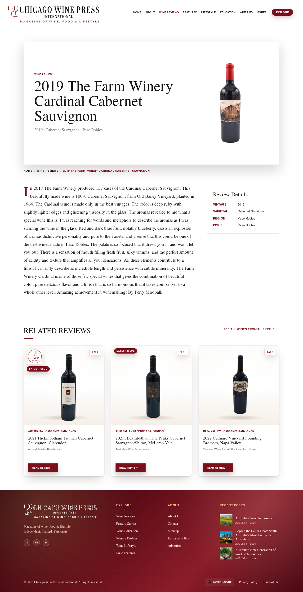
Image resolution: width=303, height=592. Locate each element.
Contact (173, 523)
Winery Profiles (126, 538)
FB (36, 542)
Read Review (41, 467)
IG (27, 542)
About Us (174, 516)
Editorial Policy (178, 538)
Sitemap (173, 531)
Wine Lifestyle (126, 545)
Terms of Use (271, 582)
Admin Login (222, 581)
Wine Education (127, 531)
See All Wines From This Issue (249, 329)
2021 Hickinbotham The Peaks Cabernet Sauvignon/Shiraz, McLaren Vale (150, 440)
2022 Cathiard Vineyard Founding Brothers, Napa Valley (232, 440)
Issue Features (125, 553)
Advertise (174, 545)
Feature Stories (126, 523)
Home (28, 170)
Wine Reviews (47, 170)
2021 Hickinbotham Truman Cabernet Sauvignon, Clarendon (60, 440)
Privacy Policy (248, 582)
